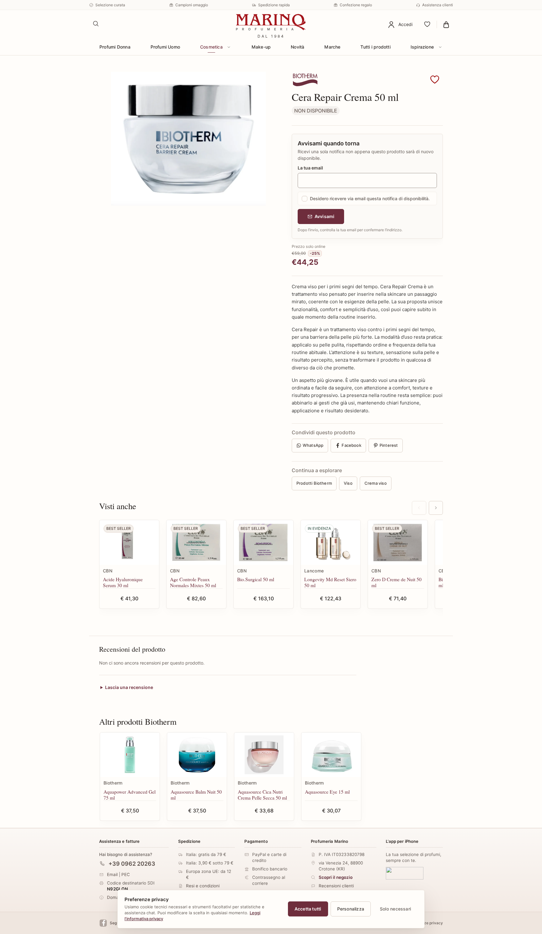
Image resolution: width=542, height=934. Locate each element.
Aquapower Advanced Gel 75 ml (130, 795)
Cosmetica (211, 47)
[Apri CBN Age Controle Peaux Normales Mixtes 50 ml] (196, 542)
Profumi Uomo (165, 47)
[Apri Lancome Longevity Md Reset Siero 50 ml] (330, 542)
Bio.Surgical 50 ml (255, 579)
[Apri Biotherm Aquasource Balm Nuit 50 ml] (197, 755)
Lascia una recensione (129, 687)
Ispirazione (422, 47)
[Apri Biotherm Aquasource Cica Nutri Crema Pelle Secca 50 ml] (264, 755)
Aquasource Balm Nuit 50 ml (196, 795)
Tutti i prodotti (375, 47)
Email (112, 874)
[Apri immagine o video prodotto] (188, 139)
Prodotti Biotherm (314, 483)
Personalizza (350, 908)
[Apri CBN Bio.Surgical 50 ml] (263, 542)
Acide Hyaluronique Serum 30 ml (123, 582)
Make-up (261, 47)
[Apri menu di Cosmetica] (229, 47)
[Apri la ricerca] (96, 24)
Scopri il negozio (336, 877)
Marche (332, 47)
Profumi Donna (114, 47)
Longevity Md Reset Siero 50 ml (330, 582)
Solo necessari (395, 908)
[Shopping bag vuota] (446, 24)
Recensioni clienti (336, 885)
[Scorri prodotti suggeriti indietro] (419, 508)
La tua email (310, 167)
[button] (435, 80)
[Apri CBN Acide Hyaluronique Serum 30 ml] (129, 542)
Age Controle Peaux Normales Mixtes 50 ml (193, 582)
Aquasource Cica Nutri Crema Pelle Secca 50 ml (262, 795)
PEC (125, 874)
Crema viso (375, 483)
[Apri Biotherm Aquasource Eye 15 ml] (331, 755)
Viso (348, 483)
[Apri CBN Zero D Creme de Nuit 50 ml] (397, 542)
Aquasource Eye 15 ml (327, 792)
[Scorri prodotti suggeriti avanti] (436, 508)
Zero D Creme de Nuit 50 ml (396, 582)
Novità (297, 47)
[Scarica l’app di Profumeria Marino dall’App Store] (404, 873)
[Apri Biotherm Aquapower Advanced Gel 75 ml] (130, 755)
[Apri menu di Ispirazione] (440, 47)
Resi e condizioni (203, 885)
